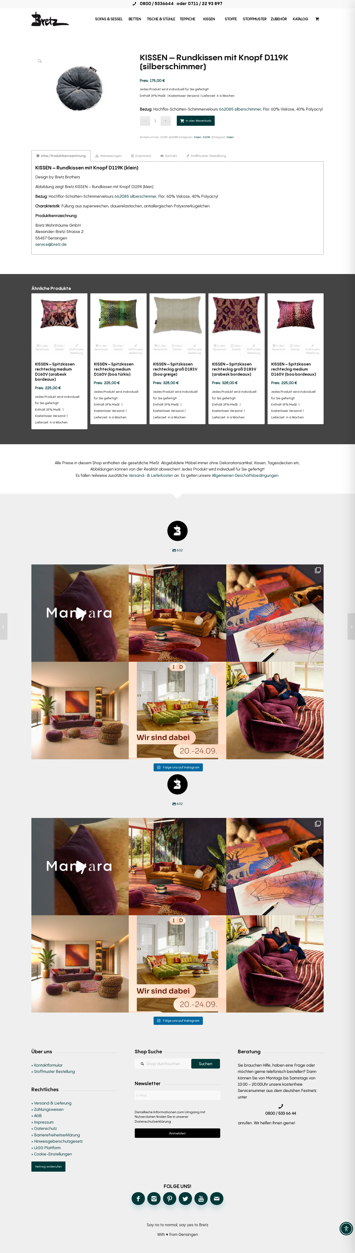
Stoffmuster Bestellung (76, 351)
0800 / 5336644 (155, 3)
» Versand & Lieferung (51, 1103)
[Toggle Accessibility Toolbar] (346, 1228)
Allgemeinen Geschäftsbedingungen (245, 475)
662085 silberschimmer (240, 109)
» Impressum (42, 1122)
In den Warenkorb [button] (42, 347)
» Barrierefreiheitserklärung (55, 1135)
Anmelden (177, 1133)
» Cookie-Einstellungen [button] (51, 1154)
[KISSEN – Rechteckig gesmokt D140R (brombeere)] (3, 626)
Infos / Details (60, 347)
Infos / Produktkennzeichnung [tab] (63, 156)
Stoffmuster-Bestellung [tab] (208, 156)
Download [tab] (143, 156)
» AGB (36, 1115)
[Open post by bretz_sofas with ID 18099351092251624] (177, 613)
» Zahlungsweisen (47, 1109)
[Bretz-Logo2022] (50, 19)
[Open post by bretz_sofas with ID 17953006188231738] (275, 613)
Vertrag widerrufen (48, 1166)
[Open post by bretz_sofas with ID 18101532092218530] (80, 613)
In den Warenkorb (198, 121)
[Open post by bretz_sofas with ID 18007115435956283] (80, 710)
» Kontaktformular (47, 1065)
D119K (206, 137)
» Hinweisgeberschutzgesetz (57, 1141)
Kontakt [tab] (170, 156)
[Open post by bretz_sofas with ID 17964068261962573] (275, 710)
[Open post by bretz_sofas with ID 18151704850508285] (177, 710)
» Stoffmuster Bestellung (53, 1071)
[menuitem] (109, 19)
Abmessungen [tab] (110, 156)
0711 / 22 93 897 (205, 3)
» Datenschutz (44, 1128)
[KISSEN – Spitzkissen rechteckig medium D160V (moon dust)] (351, 626)
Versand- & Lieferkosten (151, 475)
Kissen (197, 137)
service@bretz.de (51, 244)
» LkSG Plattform (46, 1147)
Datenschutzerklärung (153, 1121)
